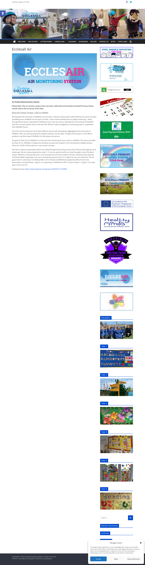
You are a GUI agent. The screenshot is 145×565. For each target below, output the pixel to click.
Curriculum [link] (59, 42)
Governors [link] (83, 42)
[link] (3, 13)
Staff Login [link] (122, 42)
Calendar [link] (72, 42)
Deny (116, 559)
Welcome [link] (21, 42)
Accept (98, 559)
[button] (141, 543)
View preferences (133, 559)
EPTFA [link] (113, 42)
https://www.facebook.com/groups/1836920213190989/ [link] (46, 169)
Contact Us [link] (103, 42)
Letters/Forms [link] (46, 42)
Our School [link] (33, 42)
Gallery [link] (93, 42)
